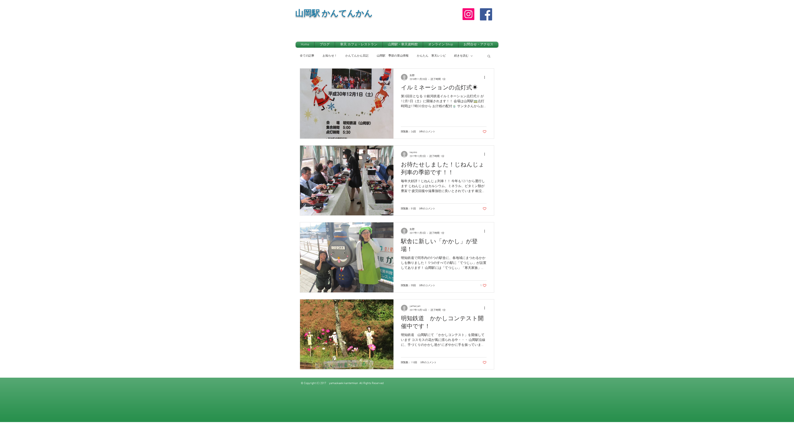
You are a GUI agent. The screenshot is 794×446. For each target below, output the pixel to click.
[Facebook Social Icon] (486, 14)
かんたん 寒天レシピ (431, 56)
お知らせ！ (330, 56)
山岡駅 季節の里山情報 (393, 56)
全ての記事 (307, 56)
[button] (489, 56)
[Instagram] (468, 14)
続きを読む (461, 56)
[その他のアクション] (485, 77)
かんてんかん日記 (356, 56)
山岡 (303, 14)
